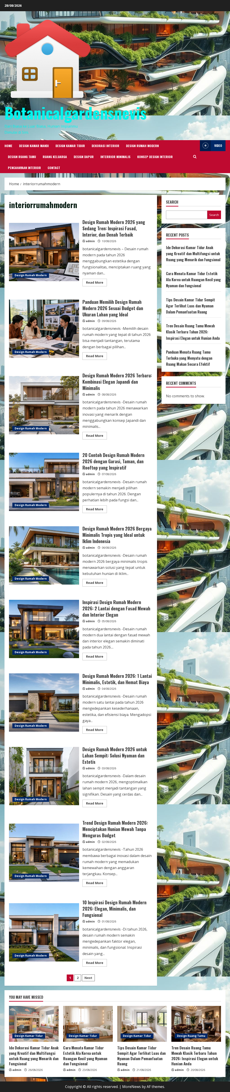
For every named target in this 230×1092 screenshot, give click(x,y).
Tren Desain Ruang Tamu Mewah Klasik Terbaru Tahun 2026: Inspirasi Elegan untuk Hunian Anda (193, 332)
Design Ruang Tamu (22, 156)
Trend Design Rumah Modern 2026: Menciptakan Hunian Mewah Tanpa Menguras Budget (44, 853)
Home (8, 145)
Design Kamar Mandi (34, 145)
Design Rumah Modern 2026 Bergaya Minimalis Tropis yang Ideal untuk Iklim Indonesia (44, 555)
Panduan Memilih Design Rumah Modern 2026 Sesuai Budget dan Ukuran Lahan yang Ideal (44, 329)
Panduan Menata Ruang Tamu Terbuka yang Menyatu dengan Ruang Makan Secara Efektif (189, 358)
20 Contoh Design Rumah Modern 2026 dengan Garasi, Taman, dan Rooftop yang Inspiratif (44, 482)
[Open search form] (195, 156)
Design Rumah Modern (142, 145)
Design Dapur (84, 156)
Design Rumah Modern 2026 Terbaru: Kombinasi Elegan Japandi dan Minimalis (44, 405)
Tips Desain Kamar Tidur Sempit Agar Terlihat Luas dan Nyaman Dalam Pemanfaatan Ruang (190, 306)
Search (172, 202)
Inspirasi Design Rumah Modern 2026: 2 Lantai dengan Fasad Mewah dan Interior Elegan (44, 629)
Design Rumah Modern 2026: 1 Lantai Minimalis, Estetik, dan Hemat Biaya (44, 702)
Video (218, 145)
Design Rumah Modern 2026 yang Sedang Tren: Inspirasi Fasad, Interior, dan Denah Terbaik (44, 252)
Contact (54, 167)
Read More (96, 283)
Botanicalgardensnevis (75, 112)
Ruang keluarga (55, 156)
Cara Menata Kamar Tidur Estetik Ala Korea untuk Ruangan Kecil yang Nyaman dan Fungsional (193, 279)
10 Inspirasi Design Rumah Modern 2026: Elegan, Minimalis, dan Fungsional (44, 932)
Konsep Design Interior (155, 156)
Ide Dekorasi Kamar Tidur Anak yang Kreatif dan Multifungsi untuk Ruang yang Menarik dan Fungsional (193, 253)
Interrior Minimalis (115, 156)
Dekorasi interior (105, 145)
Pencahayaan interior (24, 167)
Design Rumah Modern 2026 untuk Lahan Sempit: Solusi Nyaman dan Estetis (44, 776)
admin (90, 241)
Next (88, 978)
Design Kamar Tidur (70, 145)
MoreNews (131, 1086)
